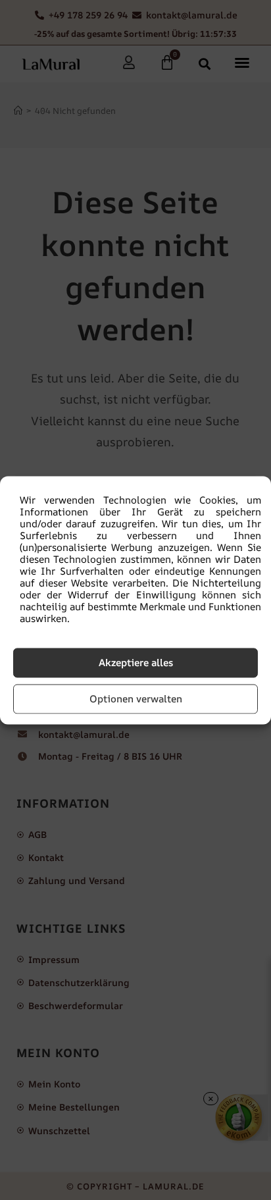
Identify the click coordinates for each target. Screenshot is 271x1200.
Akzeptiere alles (136, 662)
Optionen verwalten (135, 699)
